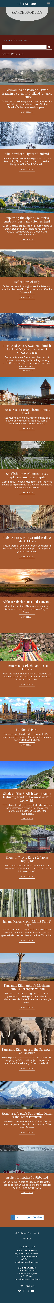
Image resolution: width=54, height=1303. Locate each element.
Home (7, 40)
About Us (27, 1239)
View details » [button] (27, 112)
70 (28, 1217)
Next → (37, 1217)
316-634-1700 (26, 3)
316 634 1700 (27, 1259)
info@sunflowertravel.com (27, 1262)
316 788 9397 (27, 1276)
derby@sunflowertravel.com (27, 1279)
